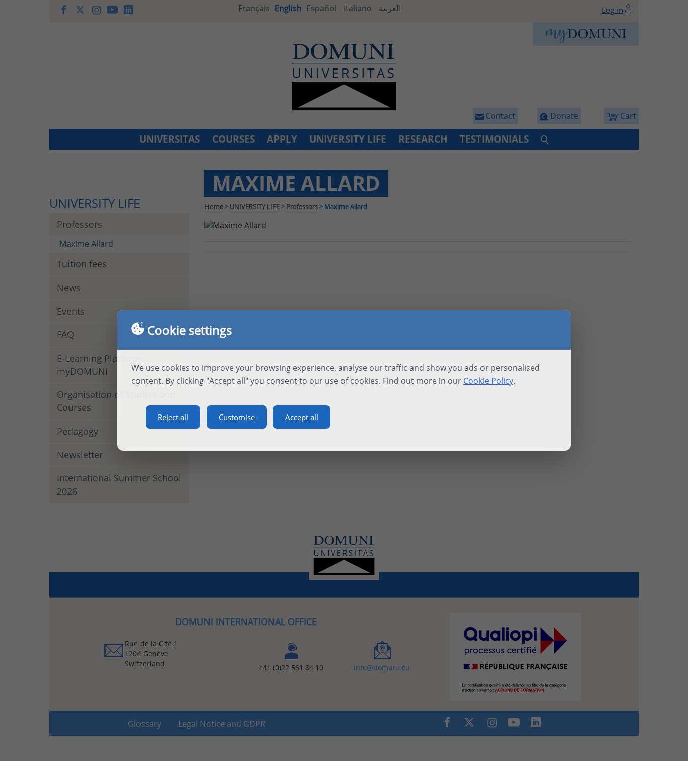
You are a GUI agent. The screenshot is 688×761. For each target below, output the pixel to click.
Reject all (173, 417)
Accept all (301, 417)
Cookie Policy (488, 380)
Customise (237, 417)
